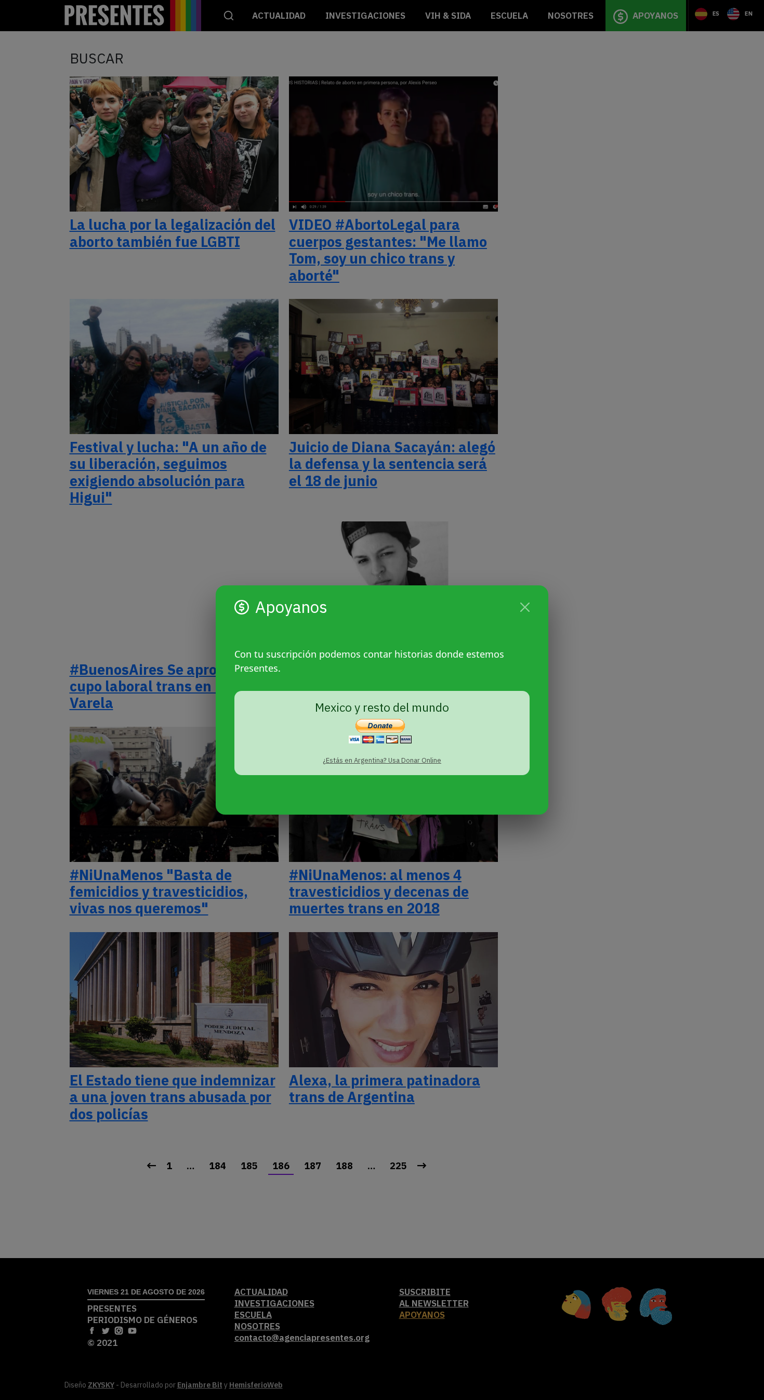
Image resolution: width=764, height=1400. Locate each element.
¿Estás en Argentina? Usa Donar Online (382, 760)
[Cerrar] (525, 607)
